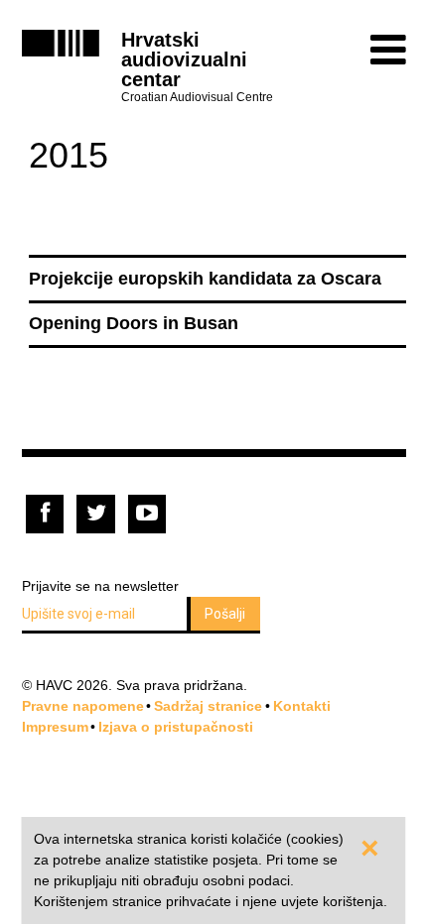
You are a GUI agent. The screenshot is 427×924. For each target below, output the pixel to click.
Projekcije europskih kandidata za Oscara (205, 279)
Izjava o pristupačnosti (175, 727)
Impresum (55, 727)
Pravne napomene (83, 706)
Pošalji (225, 614)
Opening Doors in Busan (133, 323)
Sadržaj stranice (208, 706)
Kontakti (302, 706)
